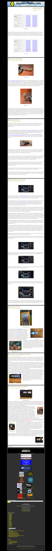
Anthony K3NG (10, 514)
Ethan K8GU (10, 516)
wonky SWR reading (19, 329)
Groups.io (17, 208)
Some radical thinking (14, 120)
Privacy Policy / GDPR (30, 548)
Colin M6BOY (10, 515)
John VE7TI (10, 520)
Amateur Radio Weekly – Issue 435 (13, 531)
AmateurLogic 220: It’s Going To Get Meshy (14, 533)
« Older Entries (10, 446)
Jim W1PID (10, 519)
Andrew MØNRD (10, 513)
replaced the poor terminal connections (33, 131)
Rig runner (35, 201)
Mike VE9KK (35, 10)
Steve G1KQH (10, 524)
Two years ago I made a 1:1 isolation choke (14, 80)
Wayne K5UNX (10, 526)
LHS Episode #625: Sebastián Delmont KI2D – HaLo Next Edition (16, 535)
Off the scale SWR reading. (15, 59)
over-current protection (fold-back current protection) (18, 135)
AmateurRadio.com (28, 3)
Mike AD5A (10, 521)
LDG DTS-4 (42, 373)
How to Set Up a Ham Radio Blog (26, 510)
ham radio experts (25, 509)
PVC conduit (19, 333)
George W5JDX (10, 517)
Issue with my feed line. (14, 306)
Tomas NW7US (10, 525)
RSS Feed (20, 548)
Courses (10, 540)
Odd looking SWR (38, 8)
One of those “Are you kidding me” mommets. (20, 354)
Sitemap (23, 548)
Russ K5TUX (10, 523)
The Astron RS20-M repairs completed (18, 386)
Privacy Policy (10, 543)
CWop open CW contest (24, 195)
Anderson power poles (21, 201)
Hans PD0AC (10, 518)
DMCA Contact (25, 548)
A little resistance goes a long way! (17, 179)
